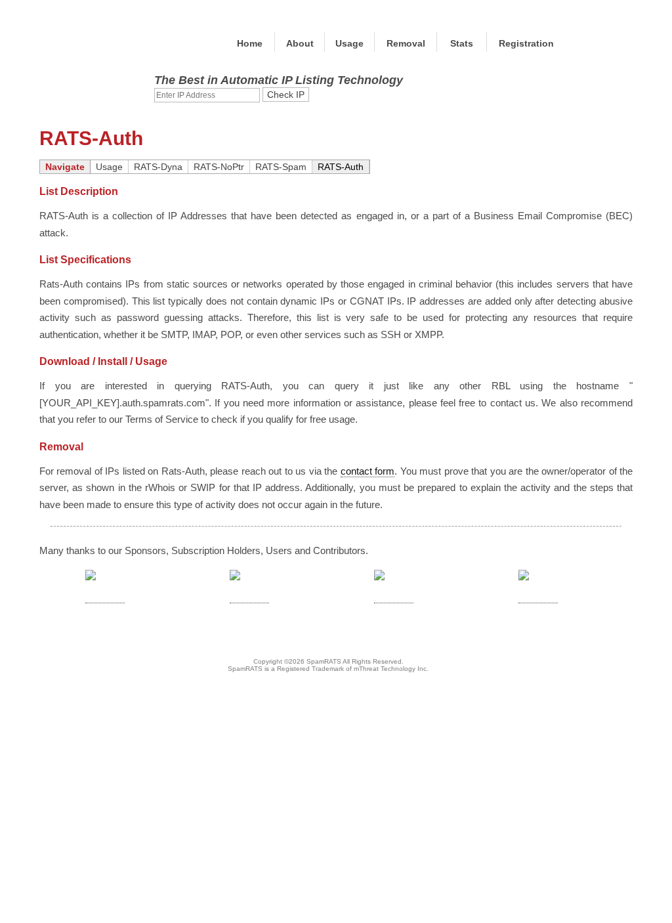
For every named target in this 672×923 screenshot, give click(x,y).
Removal (406, 43)
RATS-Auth (341, 166)
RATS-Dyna (158, 166)
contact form (367, 471)
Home (249, 43)
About (300, 43)
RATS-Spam (280, 166)
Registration (526, 43)
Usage (349, 43)
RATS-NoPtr (219, 166)
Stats (461, 43)
